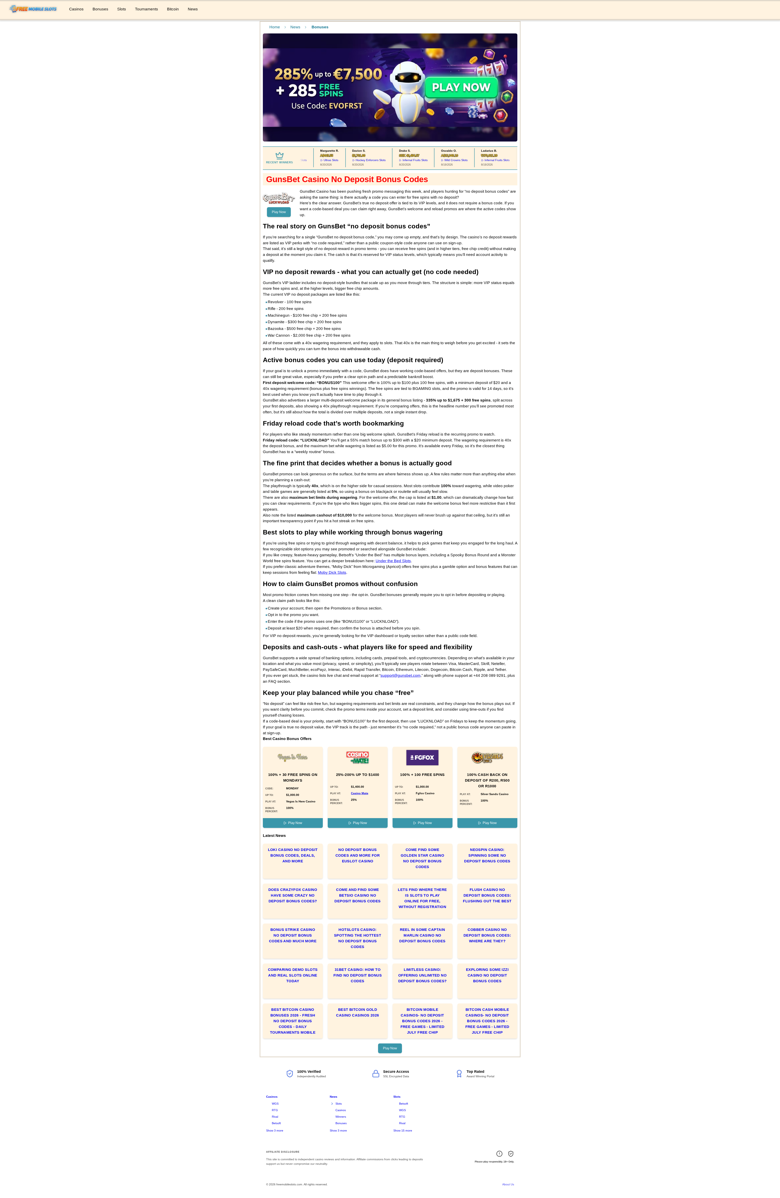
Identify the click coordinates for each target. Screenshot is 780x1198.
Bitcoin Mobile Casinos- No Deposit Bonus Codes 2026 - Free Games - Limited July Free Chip (423, 1021)
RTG (275, 1110)
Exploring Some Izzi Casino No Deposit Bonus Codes (487, 975)
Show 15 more (402, 1130)
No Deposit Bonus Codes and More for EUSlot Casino (357, 855)
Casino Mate (359, 793)
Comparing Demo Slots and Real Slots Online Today (293, 975)
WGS (275, 1103)
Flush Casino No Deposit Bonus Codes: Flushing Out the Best (487, 895)
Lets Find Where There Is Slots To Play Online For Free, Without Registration (422, 898)
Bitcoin (173, 9)
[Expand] (332, 1103)
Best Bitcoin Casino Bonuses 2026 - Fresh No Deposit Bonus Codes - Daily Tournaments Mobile (292, 1021)
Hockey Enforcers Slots (355, 160)
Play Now (279, 212)
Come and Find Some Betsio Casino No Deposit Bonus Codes (357, 895)
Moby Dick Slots (332, 572)
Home (274, 27)
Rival (275, 1116)
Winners (340, 1116)
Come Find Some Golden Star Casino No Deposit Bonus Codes (422, 858)
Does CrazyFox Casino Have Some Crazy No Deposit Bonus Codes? (292, 895)
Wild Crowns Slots (440, 160)
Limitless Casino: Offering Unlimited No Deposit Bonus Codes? (422, 975)
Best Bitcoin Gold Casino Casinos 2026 (357, 1012)
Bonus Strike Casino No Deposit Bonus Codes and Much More (293, 935)
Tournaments (146, 9)
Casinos (76, 9)
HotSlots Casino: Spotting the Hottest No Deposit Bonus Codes (357, 938)
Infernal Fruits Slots (399, 160)
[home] (34, 16)
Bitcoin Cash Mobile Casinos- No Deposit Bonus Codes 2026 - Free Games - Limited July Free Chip (487, 1021)
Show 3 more (274, 1130)
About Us (508, 1184)
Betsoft (276, 1123)
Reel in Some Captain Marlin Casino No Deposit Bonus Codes (422, 935)
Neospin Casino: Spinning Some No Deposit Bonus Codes (487, 855)
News (193, 9)
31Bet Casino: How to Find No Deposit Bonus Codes (357, 975)
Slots (121, 9)
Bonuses (100, 9)
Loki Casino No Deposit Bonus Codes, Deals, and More (293, 855)
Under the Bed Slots (393, 561)
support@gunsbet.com (400, 675)
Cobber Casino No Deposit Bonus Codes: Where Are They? (487, 935)
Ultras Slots (315, 160)
